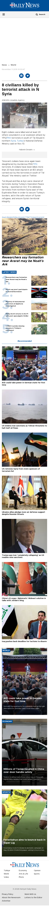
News (4, 65)
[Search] (37, 14)
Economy (23, 870)
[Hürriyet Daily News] (24, 5)
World (13, 65)
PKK (9, 138)
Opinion (37, 870)
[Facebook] (21, 75)
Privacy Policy (7, 894)
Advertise (6, 901)
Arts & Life (23, 874)
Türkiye (7, 870)
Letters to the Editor (33, 897)
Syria (13, 141)
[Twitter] (27, 75)
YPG (35, 164)
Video (6, 877)
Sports (37, 874)
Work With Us (30, 894)
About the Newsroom (11, 897)
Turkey (20, 141)
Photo (21, 877)
